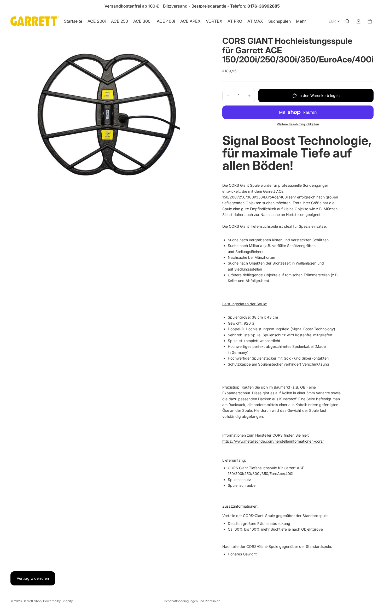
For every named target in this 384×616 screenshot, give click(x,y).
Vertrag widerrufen (33, 578)
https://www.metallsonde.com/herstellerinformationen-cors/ (273, 441)
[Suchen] (347, 21)
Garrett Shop (32, 601)
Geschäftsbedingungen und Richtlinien (192, 601)
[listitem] (301, 21)
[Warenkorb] (370, 21)
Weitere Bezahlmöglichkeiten (298, 124)
